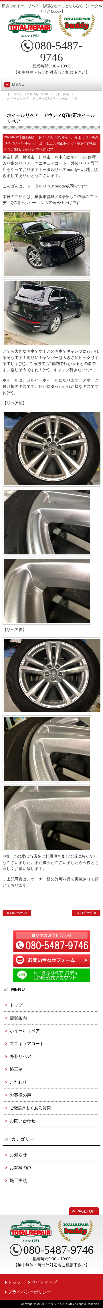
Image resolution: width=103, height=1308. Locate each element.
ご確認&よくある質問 (30, 1107)
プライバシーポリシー (29, 1291)
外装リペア (20, 1056)
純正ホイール (66, 143)
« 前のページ (17, 913)
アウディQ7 (44, 149)
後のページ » (86, 913)
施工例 (16, 1069)
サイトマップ (44, 1282)
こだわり (18, 1082)
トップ (16, 1005)
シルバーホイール (24, 143)
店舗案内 (18, 1017)
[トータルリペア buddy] (51, 35)
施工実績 (62, 94)
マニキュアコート (27, 1043)
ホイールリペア (49, 137)
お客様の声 (20, 1095)
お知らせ (18, 1154)
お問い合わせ (22, 1120)
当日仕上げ (47, 143)
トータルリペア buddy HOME (28, 94)
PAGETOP (85, 1211)
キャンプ (28, 149)
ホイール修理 (71, 137)
